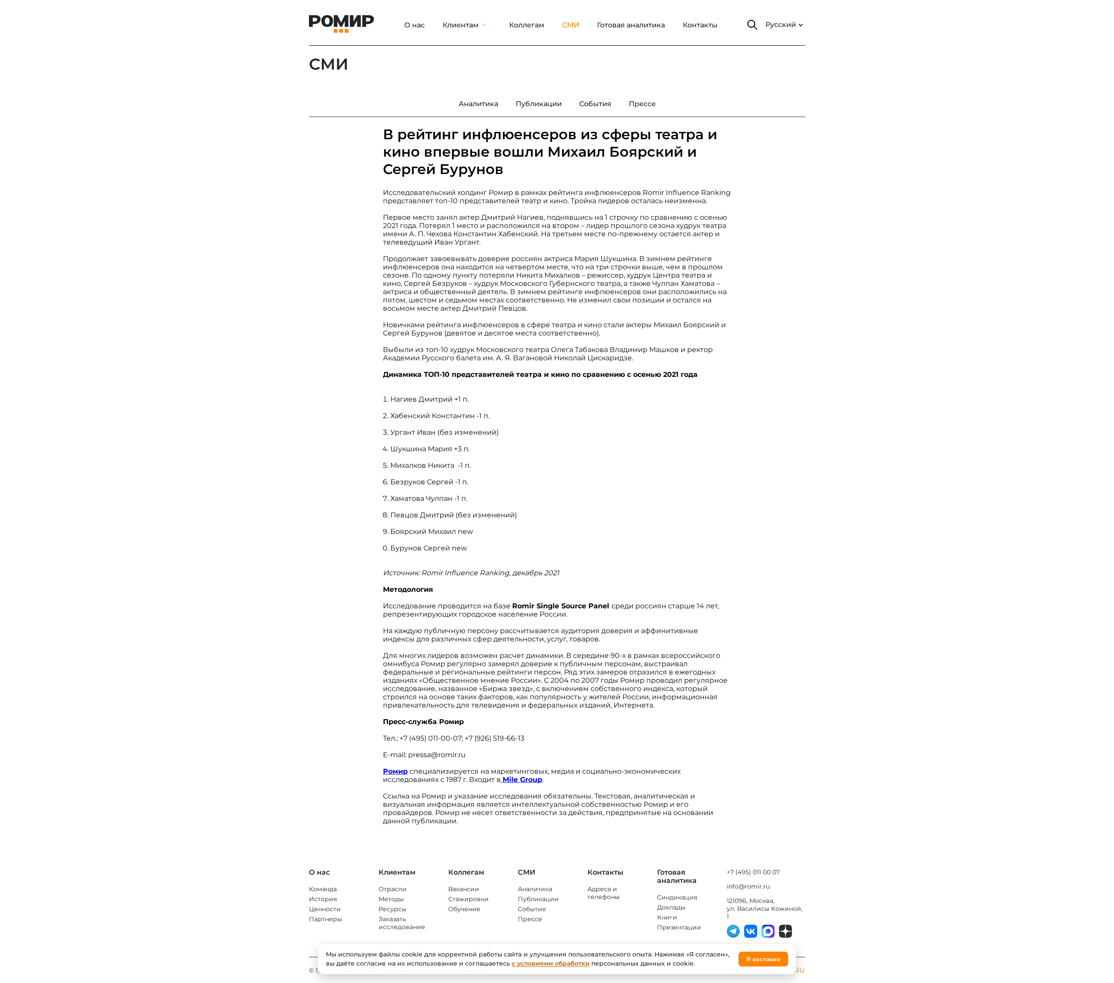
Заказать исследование (402, 923)
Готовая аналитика (631, 25)
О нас (414, 25)
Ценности (325, 909)
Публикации (538, 899)
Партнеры (325, 919)
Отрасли (392, 889)
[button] (752, 25)
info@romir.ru (748, 886)
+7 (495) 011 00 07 (753, 872)
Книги (667, 917)
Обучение (464, 909)
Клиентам (461, 25)
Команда (323, 889)
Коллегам (526, 25)
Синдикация (677, 897)
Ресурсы (392, 909)
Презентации (679, 927)
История (323, 899)
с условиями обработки (551, 963)
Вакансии (463, 889)
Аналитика (535, 889)
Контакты (700, 25)
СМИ (570, 25)
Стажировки (468, 899)
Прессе (530, 919)
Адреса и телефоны (603, 893)
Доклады (671, 907)
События (532, 909)
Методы (391, 899)
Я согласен (763, 959)
